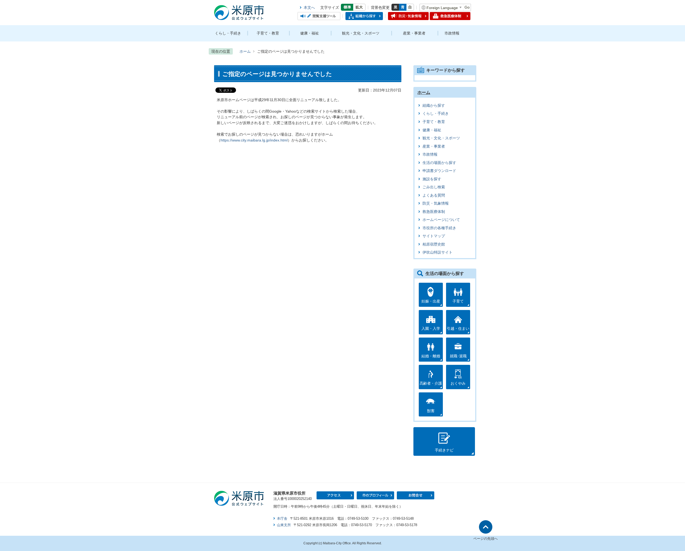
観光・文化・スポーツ (360, 33)
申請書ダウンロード (439, 171)
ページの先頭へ (485, 539)
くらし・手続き (228, 33)
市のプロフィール (375, 495)
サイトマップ (434, 236)
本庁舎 (282, 518)
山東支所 (284, 525)
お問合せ (415, 495)
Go (467, 7)
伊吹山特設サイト (437, 252)
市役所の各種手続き (439, 228)
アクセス (335, 495)
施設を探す (432, 179)
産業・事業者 (414, 33)
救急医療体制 (434, 212)
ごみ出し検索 (434, 187)
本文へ (309, 7)
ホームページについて (441, 220)
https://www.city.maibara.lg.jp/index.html (254, 140)
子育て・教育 (268, 33)
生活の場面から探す (439, 163)
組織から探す (434, 106)
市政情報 (451, 33)
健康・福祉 (309, 33)
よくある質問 (434, 195)
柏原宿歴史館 (434, 244)
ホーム (245, 51)
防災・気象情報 (436, 203)
